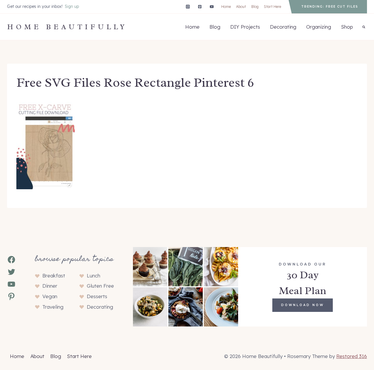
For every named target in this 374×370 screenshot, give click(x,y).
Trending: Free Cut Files (329, 6)
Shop (347, 27)
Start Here (272, 6)
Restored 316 (351, 356)
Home (226, 6)
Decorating (283, 27)
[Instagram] (188, 7)
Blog (255, 6)
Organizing (318, 27)
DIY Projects (245, 27)
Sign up (72, 6)
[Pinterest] (200, 7)
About (241, 6)
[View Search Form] (364, 27)
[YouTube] (212, 7)
